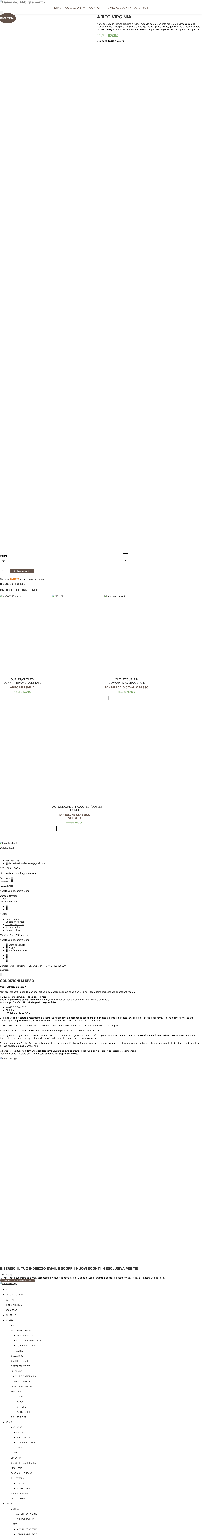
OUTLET (9, 1503)
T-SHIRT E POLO (19, 1493)
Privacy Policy (131, 1277)
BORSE (19, 1402)
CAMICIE (15, 1453)
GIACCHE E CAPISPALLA (23, 1376)
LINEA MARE (17, 1371)
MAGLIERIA (16, 1391)
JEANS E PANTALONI (22, 1386)
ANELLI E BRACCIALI (27, 1335)
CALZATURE (17, 1356)
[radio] (125, 556)
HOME (8, 1289)
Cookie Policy (158, 1277)
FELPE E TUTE (18, 1498)
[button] (12, 584)
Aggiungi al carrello (22, 571)
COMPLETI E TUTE (20, 1366)
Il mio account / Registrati (127, 7)
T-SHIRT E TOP (19, 1417)
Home (57, 7)
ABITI (13, 1325)
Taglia (3, 560)
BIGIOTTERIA (23, 1437)
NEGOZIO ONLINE (14, 1295)
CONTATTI (10, 1300)
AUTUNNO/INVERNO (27, 1514)
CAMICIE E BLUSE (20, 1361)
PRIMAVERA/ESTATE (26, 1519)
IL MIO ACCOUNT (14, 1305)
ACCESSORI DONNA (21, 1330)
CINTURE (21, 1407)
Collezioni (73, 7)
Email (3, 1274)
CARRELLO (10, 1315)
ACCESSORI (17, 1427)
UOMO (8, 1422)
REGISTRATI (11, 1310)
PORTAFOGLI (23, 1412)
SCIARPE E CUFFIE (25, 1345)
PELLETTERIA (18, 1396)
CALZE (19, 1432)
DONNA (9, 1320)
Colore (3, 555)
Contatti (96, 7)
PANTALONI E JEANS (22, 1473)
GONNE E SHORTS (20, 1381)
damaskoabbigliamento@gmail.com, (78, 999)
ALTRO (19, 1351)
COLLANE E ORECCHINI (28, 1340)
